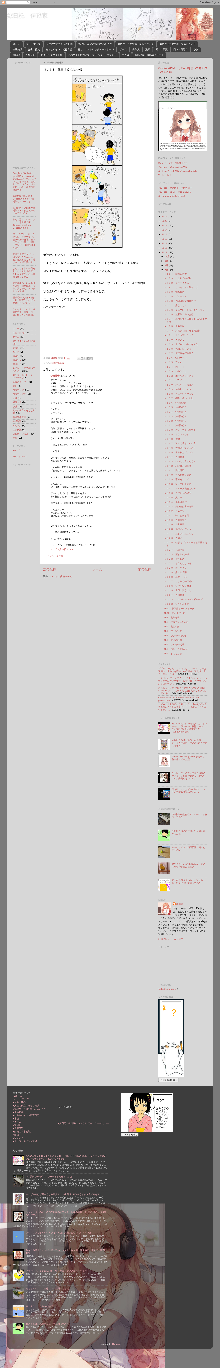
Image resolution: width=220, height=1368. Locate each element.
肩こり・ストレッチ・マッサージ (96, 49)
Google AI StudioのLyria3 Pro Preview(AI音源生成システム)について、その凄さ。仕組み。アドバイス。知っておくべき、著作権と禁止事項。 (24, 181)
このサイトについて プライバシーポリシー (92, 54)
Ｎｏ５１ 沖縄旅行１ (175, 425)
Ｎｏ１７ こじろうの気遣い (178, 581)
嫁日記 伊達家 (27, 15)
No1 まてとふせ (173, 653)
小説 (195, 49)
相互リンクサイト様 (51, 54)
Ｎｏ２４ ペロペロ (174, 550)
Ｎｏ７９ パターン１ (175, 296)
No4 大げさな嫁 (173, 640)
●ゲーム (17, 1121)
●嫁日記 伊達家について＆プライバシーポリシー (83, 1123)
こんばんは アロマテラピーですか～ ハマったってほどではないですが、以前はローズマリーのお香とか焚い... (182, 681)
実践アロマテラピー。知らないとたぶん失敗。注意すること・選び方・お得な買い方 (24, 258)
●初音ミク (18, 1138)
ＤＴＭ (16, 328)
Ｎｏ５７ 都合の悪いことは (178, 398)
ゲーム (123, 49)
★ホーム (17, 1096)
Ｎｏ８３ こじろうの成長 (177, 278)
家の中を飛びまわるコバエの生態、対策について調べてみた (187, 881)
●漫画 (16, 1134)
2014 (165, 243)
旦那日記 (30, 54)
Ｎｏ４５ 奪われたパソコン (178, 452)
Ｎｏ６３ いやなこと (175, 371)
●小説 (16, 1118)
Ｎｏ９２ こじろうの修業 (39, 1306)
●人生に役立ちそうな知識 (26, 1105)
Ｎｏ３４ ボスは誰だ (175, 502)
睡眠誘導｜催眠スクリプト (149, 54)
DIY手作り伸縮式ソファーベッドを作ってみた (49, 1176)
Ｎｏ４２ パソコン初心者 (177, 466)
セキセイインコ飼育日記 (59, 49)
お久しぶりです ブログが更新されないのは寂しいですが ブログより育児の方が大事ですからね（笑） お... (182, 691)
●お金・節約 (19, 1102)
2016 (165, 234)
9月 (167, 261)
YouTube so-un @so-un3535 (174, 192)
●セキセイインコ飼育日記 (26, 1115)
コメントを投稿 (55, 556)
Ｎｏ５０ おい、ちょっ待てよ (180, 430)
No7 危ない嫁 (172, 626)
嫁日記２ (17, 360)
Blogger (116, 1344)
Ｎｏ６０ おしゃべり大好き (178, 384)
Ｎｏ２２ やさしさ (174, 559)
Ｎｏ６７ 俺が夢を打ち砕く (178, 353)
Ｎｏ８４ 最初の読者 (175, 273)
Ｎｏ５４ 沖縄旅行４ (175, 412)
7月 (167, 270)
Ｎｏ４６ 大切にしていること (180, 448)
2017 (165, 230)
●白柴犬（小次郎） (22, 1131)
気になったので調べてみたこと (95, 44)
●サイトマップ (20, 456)
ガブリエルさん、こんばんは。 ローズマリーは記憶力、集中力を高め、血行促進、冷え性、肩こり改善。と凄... (182, 671)
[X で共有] (84, 358)
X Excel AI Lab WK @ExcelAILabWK (177, 171)
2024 (165, 225)
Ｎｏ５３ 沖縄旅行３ (175, 416)
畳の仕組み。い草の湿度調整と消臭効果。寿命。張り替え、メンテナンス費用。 (24, 287)
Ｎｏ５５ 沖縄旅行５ (175, 407)
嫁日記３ (17, 364)
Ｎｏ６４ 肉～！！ (174, 366)
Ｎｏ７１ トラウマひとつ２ (178, 335)
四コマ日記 (162, 49)
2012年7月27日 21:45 (62, 549)
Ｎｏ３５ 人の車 (173, 497)
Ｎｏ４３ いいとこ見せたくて (180, 461)
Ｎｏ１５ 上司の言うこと (177, 590)
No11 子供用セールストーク (179, 608)
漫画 (147, 49)
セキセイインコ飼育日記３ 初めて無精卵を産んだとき (189, 865)
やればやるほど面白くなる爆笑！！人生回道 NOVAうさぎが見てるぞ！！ (189, 743)
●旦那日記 (18, 1128)
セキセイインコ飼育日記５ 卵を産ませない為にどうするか (56, 1271)
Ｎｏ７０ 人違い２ (174, 339)
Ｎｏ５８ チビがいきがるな (178, 393)
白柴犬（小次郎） (22, 433)
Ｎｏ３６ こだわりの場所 (177, 493)
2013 (165, 248)
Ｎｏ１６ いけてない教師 (177, 586)
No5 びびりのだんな (175, 635)
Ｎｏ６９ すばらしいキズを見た (181, 344)
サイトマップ (33, 44)
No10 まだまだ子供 (174, 613)
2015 (165, 239)
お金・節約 (34, 49)
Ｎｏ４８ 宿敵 (172, 439)
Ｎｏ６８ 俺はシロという (177, 348)
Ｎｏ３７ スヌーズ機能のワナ (180, 488)
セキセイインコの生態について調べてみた (47, 1288)
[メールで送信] (78, 358)
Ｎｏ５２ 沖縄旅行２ (175, 421)
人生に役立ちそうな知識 (59, 44)
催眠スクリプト (20, 382)
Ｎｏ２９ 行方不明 (174, 524)
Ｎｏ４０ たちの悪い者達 (177, 475)
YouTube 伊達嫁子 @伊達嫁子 (175, 188)
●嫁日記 (17, 1125)
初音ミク (17, 402)
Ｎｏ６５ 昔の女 (173, 362)
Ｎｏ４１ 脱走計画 (174, 470)
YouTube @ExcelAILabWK (172, 167)
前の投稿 (144, 569)
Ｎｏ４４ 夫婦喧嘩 (174, 457)
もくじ (16, 352)
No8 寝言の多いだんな (176, 622)
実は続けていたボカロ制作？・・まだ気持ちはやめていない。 (24, 210)
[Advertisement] (70, 331)
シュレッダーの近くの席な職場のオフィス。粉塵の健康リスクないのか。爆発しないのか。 (189, 776)
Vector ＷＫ (165, 175)
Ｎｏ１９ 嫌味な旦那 (175, 572)
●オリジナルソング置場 (25, 1141)
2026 (165, 216)
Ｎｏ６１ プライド (174, 380)
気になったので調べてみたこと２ (136, 44)
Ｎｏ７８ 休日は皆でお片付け (180, 301)
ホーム (16, 44)
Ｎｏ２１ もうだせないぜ (177, 563)
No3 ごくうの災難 (174, 644)
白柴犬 (136, 49)
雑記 (15, 386)
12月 (167, 256)
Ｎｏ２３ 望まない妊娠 (176, 554)
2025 (165, 221)
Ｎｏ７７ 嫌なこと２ (175, 305)
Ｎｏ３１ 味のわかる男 (176, 515)
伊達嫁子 (55, 375)
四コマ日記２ (180, 49)
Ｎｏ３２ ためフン (174, 511)
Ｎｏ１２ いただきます (176, 604)
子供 (15, 398)
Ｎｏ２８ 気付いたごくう (177, 529)
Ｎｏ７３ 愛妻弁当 (174, 326)
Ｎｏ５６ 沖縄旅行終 (175, 402)
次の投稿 (49, 569)
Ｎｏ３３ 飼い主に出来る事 (178, 506)
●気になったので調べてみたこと (29, 1109)
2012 (165, 252)
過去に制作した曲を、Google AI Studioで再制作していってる (24, 199)
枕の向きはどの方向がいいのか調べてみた (47, 1324)
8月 (167, 265)
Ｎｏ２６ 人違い (173, 538)
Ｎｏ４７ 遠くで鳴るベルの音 (180, 443)
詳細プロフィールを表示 (170, 938)
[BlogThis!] (81, 358)
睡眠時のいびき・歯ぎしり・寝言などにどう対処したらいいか (24, 300)
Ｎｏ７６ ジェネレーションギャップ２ (184, 310)
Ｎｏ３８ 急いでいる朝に (177, 484)
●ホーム (17, 450)
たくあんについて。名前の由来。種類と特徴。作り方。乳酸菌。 (24, 312)
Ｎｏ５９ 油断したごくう (177, 389)
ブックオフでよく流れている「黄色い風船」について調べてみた (58, 1232)
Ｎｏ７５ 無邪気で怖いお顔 (178, 314)
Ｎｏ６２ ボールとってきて (178, 375)
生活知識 (17, 49)
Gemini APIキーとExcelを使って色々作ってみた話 (188, 757)
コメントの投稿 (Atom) (60, 576)
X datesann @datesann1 (171, 196)
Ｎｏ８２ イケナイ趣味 (176, 283)
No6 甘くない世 (173, 631)
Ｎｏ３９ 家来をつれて (176, 479)
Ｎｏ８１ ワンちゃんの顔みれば (181, 287)
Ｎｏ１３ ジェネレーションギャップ (183, 599)
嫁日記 (16, 54)
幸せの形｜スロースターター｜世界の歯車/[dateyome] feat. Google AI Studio (24, 223)
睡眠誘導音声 (19, 417)
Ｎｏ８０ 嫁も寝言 (174, 292)
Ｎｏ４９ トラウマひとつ (177, 434)
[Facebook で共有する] (88, 358)
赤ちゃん (17, 425)
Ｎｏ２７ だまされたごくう (178, 533)
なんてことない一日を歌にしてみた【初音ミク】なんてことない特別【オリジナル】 (24, 272)
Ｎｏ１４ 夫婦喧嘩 (174, 595)
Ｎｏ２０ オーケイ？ (175, 568)
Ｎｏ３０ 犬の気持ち (175, 520)
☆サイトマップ (21, 1099)
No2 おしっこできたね (176, 649)
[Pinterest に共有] (91, 358)
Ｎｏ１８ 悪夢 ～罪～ (176, 577)
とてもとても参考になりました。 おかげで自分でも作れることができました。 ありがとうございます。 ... (182, 707)
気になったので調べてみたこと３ (178, 44)
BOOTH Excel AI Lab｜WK (172, 162)
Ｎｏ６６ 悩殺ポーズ (175, 357)
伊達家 (179, 904)
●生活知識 (18, 1112)
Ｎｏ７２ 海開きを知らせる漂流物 (182, 330)
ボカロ (125, 54)
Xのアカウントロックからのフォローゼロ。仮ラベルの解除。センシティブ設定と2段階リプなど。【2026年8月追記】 (24, 241)
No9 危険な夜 (172, 617)
